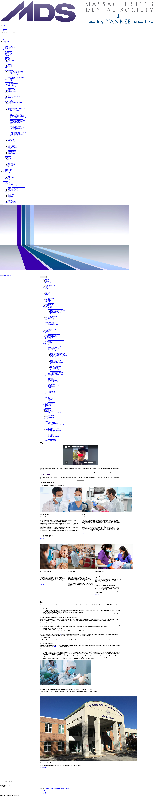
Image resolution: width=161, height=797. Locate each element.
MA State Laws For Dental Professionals (16, 77)
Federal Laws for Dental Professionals (15, 71)
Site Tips (44, 792)
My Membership (8, 45)
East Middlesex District (12, 143)
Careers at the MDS (9, 165)
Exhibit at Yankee (8, 169)
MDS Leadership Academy (10, 97)
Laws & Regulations (9, 70)
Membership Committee (15, 129)
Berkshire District (11, 139)
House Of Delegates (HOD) (13, 135)
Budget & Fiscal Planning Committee (17, 115)
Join (3, 27)
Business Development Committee (17, 116)
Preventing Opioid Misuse (13, 83)
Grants (9, 176)
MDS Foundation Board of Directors (17, 127)
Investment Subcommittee (15, 126)
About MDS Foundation (9, 174)
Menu (2, 204)
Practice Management (9, 79)
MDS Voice (7, 57)
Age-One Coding (11, 85)
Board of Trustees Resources (16, 114)
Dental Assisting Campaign (18, 121)
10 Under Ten (15, 131)
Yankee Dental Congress (7, 166)
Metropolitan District (12, 145)
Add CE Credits (8, 170)
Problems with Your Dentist (13, 190)
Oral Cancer (10, 200)
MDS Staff (10, 158)
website (55, 641)
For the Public (5, 181)
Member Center (6, 41)
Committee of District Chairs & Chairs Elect (18, 117)
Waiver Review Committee (15, 133)
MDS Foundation (6, 171)
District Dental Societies (10, 138)
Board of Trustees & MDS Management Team (16, 108)
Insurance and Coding (9, 84)
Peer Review (7, 90)
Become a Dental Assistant (10, 202)
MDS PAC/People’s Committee (16, 128)
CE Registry (7, 67)
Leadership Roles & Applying (13, 110)
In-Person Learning (8, 64)
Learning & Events (6, 58)
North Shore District (12, 148)
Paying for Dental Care (12, 189)
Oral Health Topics (8, 191)
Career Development (7, 94)
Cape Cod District (11, 141)
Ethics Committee (13, 123)
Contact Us (5, 29)
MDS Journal (7, 61)
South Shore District (12, 150)
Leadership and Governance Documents (15, 137)
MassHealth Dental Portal (13, 188)
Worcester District (11, 154)
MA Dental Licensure (14, 76)
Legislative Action (8, 51)
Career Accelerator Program (10, 98)
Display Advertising (11, 163)
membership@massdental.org (46, 606)
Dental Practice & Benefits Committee (17, 120)
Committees (10, 112)
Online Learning (8, 63)
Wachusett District (11, 153)
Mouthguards (10, 197)
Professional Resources (7, 69)
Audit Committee (13, 113)
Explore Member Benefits (45, 474)
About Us (4, 106)
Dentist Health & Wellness (15, 122)
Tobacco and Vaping (12, 201)
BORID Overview (13, 78)
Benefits (6, 44)
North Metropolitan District (13, 147)
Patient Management (9, 82)
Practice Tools (10, 80)
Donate (4, 30)
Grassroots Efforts (9, 53)
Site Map (44, 793)
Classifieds (10, 104)
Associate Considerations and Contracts (15, 102)
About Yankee (8, 168)
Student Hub (7, 48)
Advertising (7, 159)
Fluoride (9, 195)
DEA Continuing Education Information (17, 72)
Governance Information (12, 109)
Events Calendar (11, 60)
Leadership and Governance (10, 107)
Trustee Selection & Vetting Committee (18, 132)
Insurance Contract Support (13, 86)
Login (4, 25)
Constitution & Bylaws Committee (16, 119)
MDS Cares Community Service (14, 96)
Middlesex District (11, 146)
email (60, 634)
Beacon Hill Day (8, 54)
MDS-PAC (7, 55)
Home (1, 275)
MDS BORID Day (11, 65)
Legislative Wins (8, 52)
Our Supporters (11, 179)
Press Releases (8, 156)
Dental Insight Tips (8, 92)
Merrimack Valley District (12, 144)
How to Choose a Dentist (12, 185)
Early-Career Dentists (9, 101)
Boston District (11, 140)
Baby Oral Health (11, 194)
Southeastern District (12, 151)
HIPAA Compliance (13, 73)
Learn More (42, 693)
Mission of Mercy (8, 172)
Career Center (8, 103)
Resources (7, 183)
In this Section (43, 276)
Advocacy (4, 49)
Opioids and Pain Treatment (13, 199)
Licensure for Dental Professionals (14, 75)
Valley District (10, 152)
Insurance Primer (11, 88)
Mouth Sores (10, 196)
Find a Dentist (8, 182)
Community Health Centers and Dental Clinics (16, 187)
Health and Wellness (9, 46)
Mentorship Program (9, 100)
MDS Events (7, 59)
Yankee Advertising (11, 164)
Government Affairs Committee (16, 125)
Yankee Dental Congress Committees (17, 134)
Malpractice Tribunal (12, 91)
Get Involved (7, 95)
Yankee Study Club (8, 66)
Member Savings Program (10, 47)
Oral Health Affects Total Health (14, 193)
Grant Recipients (11, 177)
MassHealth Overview (12, 89)
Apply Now (42, 538)
